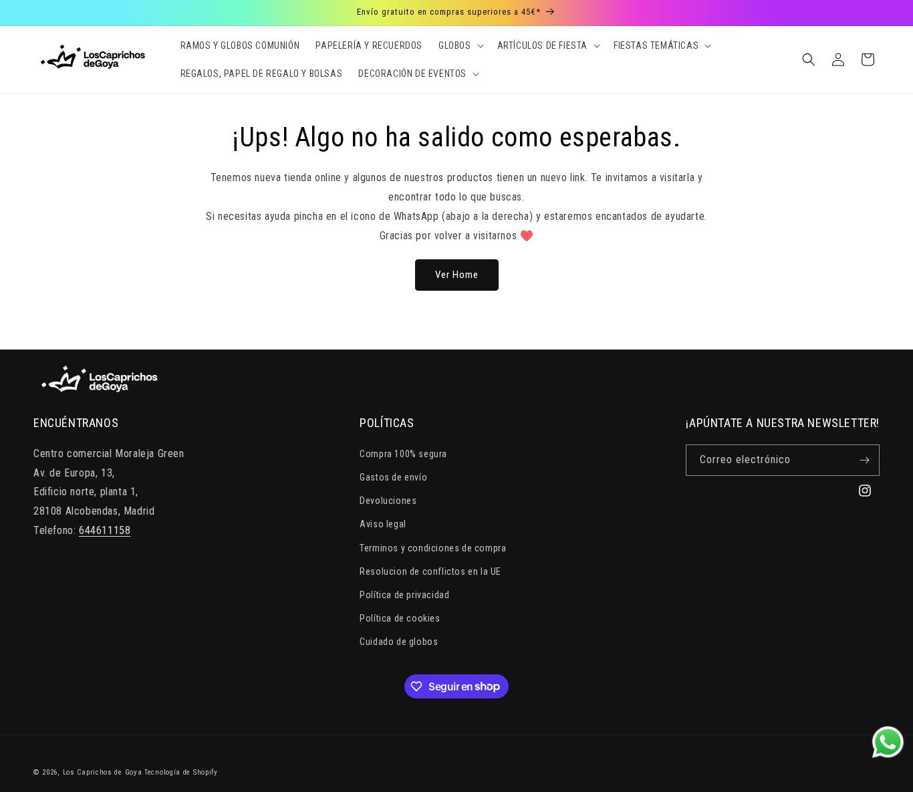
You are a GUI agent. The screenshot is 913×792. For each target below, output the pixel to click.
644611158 (104, 530)
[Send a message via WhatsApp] (888, 742)
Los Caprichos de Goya (102, 772)
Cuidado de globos (399, 641)
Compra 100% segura (403, 453)
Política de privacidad (404, 594)
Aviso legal (383, 524)
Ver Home (457, 275)
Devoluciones (388, 500)
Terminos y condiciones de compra (433, 548)
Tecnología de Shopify (181, 772)
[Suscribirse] (864, 460)
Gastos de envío (393, 477)
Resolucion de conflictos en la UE (430, 571)
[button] (459, 45)
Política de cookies (400, 618)
